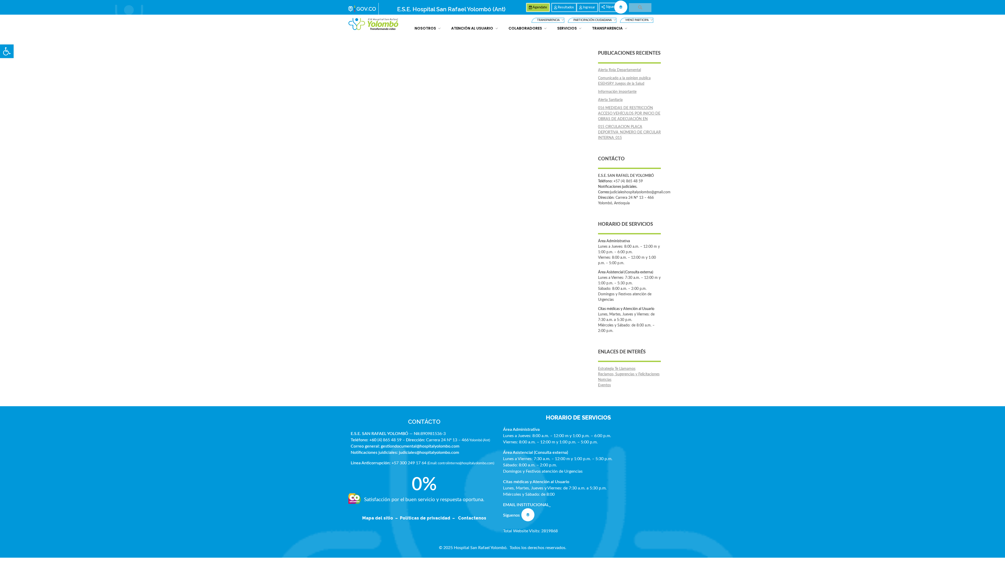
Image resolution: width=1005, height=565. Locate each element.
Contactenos (472, 518)
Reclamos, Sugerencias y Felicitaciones (629, 374)
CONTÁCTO (424, 421)
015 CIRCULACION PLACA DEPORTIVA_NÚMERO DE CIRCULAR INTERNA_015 (629, 132)
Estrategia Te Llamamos (616, 369)
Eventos (604, 385)
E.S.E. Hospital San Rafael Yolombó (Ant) (451, 9)
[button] (7, 51)
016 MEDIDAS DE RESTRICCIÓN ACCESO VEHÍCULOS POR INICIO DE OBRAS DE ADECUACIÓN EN (629, 113)
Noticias (604, 380)
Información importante (617, 92)
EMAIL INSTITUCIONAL (526, 505)
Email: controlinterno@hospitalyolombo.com (460, 463)
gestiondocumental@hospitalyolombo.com (420, 446)
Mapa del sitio (378, 518)
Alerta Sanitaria (610, 100)
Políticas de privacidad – (428, 518)
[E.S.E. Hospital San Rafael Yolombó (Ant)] (373, 24)
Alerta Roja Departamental (619, 70)
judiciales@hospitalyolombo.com (429, 452)
